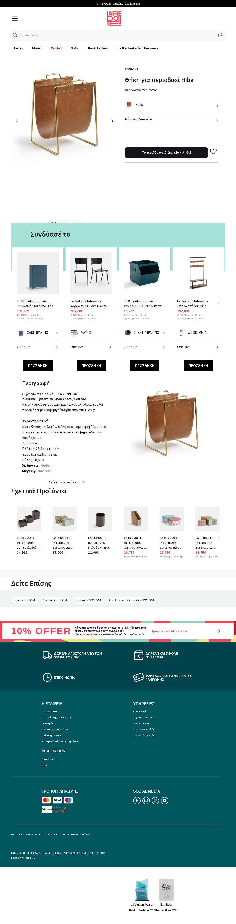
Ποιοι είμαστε (49, 711)
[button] (15, 35)
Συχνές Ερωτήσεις (143, 717)
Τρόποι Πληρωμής (143, 735)
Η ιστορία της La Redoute (56, 717)
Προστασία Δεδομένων (55, 729)
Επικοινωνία (140, 711)
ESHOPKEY (30, 858)
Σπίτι (18, 48)
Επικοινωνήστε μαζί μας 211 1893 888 (118, 3)
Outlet (56, 48)
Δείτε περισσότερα (64, 482)
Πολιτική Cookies (51, 735)
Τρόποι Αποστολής (144, 729)
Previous (20, 306)
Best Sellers (98, 48)
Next (218, 303)
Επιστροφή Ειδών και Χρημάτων (60, 741)
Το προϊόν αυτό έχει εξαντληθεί (166, 152)
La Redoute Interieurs (32, 301)
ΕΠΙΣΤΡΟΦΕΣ (17, 834)
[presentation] (16, 121)
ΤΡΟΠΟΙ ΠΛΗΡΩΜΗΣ (81, 834)
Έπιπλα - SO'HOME (55, 600)
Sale (74, 48)
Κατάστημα (48, 759)
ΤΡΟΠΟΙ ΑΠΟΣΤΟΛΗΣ (56, 834)
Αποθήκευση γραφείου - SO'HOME (132, 600)
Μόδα (36, 48)
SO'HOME (131, 69)
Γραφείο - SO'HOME (88, 600)
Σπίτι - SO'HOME (25, 600)
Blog (44, 765)
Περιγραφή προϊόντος (141, 90)
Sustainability (141, 723)
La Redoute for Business (138, 48)
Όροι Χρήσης (49, 723)
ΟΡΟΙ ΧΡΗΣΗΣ (34, 834)
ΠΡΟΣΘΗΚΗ (38, 365)
